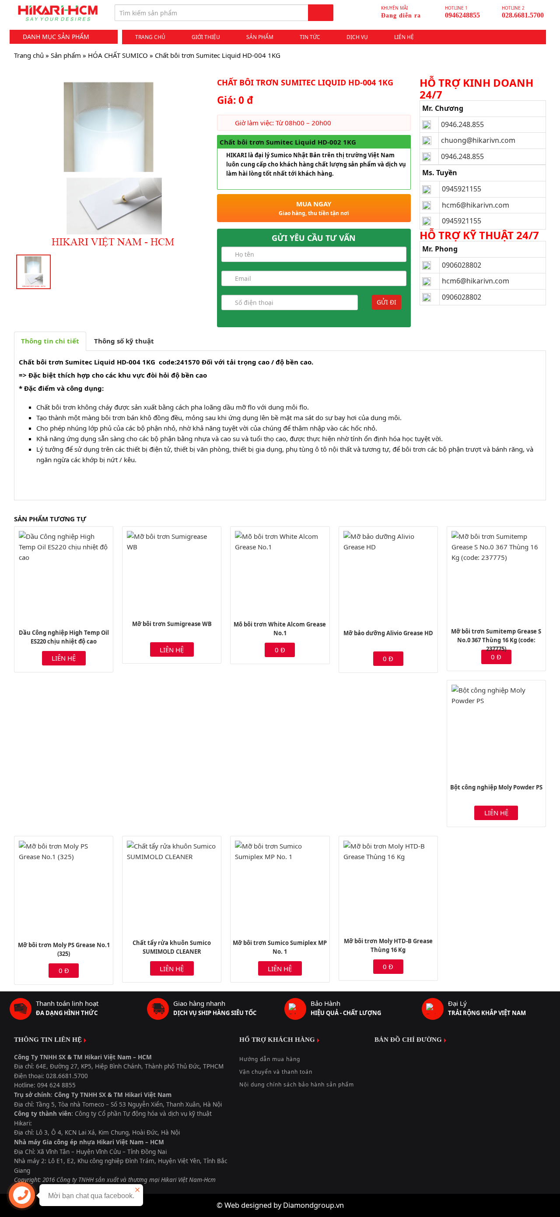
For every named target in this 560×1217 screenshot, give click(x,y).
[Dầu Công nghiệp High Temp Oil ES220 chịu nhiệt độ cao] (63, 575)
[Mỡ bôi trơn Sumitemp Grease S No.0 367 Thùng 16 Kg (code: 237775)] (496, 575)
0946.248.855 (462, 124)
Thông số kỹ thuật (124, 340)
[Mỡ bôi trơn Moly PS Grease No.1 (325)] (63, 887)
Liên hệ (404, 37)
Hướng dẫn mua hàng (269, 1059)
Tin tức (310, 37)
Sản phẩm (259, 37)
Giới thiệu (206, 37)
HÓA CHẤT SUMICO (118, 55)
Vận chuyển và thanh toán (275, 1071)
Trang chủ (150, 37)
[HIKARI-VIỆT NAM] (58, 13)
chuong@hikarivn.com (478, 140)
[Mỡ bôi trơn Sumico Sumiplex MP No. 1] (280, 885)
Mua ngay (314, 208)
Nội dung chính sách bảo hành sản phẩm (296, 1084)
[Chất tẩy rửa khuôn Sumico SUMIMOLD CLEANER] (172, 885)
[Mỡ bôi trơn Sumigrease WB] (172, 571)
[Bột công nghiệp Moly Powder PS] (496, 730)
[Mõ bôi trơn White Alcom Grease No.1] (280, 571)
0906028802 (461, 265)
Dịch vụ (357, 37)
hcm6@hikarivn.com (476, 205)
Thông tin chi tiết (50, 340)
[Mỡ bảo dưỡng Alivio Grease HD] (388, 576)
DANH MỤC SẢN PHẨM (56, 36)
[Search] (320, 12)
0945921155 (461, 189)
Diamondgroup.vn (313, 1205)
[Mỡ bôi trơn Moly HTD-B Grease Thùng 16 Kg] (388, 885)
